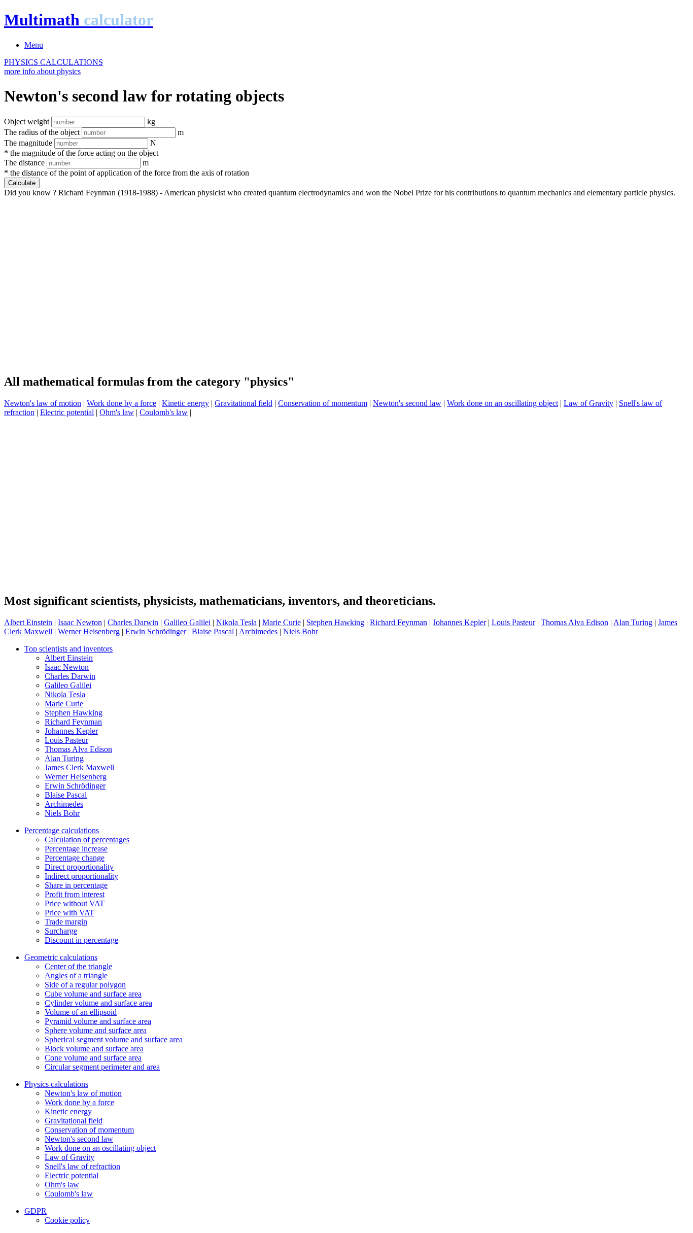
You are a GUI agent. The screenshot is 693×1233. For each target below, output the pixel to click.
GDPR (35, 1211)
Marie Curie (281, 622)
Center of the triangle (78, 966)
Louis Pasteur (513, 622)
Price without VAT (75, 903)
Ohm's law (116, 412)
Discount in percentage (81, 940)
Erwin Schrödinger (155, 631)
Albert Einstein (28, 622)
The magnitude (28, 143)
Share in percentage (76, 885)
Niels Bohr (300, 631)
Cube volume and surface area (93, 993)
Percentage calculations (61, 830)
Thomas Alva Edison (574, 622)
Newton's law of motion (42, 403)
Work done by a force (121, 403)
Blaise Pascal (213, 631)
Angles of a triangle (76, 975)
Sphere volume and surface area (96, 1030)
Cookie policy (67, 1220)
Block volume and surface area (94, 1048)
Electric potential (67, 412)
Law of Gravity (588, 403)
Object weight (26, 121)
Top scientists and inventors (68, 648)
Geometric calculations (60, 957)
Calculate (22, 183)
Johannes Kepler (459, 622)
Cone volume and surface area (93, 1057)
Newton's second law (407, 403)
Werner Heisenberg (89, 631)
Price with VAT (69, 912)
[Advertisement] (308, 281)
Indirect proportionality (81, 876)
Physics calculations (56, 1084)
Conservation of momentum (322, 403)
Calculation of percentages (87, 839)
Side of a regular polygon (85, 984)
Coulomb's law (164, 412)
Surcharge (61, 931)
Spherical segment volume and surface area (114, 1039)
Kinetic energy (185, 403)
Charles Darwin (133, 622)
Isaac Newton (80, 622)
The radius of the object (42, 132)
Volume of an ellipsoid (81, 1012)
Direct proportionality (79, 867)
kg (151, 121)
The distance (24, 162)
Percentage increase (76, 848)
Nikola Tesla (236, 622)
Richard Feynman (398, 622)
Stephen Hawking (335, 622)
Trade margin (66, 921)
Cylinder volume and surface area (98, 1003)
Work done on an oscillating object (502, 403)
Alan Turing (632, 622)
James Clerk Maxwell (79, 767)
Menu (33, 45)
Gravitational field (243, 403)
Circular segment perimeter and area (102, 1067)
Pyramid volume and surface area (98, 1021)
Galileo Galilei (187, 622)
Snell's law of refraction (82, 1166)
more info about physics (42, 71)
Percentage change (75, 857)
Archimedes (258, 631)
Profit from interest (75, 894)
